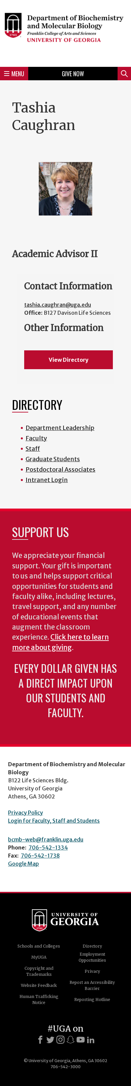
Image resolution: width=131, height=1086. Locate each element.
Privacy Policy (25, 812)
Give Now (73, 73)
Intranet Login (47, 480)
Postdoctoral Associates (60, 469)
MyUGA (38, 957)
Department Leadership (60, 428)
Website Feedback (39, 985)
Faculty (36, 438)
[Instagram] (60, 1040)
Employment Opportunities (92, 957)
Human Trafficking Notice (38, 999)
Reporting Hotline (92, 999)
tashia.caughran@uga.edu (57, 304)
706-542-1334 (48, 847)
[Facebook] (40, 1040)
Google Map (23, 863)
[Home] (65, 32)
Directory (92, 946)
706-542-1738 (40, 855)
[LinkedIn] (91, 1040)
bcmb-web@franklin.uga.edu (45, 839)
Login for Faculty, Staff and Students (54, 820)
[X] (50, 1040)
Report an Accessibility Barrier (92, 985)
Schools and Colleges (38, 946)
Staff (33, 448)
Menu (17, 73)
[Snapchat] (71, 1040)
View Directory (68, 359)
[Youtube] (81, 1040)
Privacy (92, 971)
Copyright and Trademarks (39, 971)
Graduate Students (53, 459)
